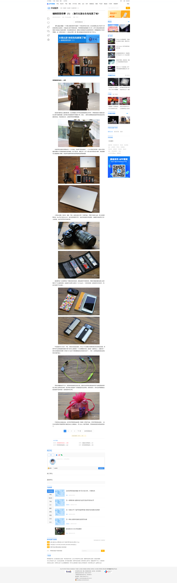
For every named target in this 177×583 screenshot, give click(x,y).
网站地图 (104, 568)
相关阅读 (50, 491)
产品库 (54, 0)
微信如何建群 (97, 558)
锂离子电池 (52, 547)
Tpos (78, 542)
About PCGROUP (63, 568)
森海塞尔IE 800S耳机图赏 (74, 529)
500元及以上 (73, 544)
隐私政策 (73, 568)
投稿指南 (84, 568)
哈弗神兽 (115, 149)
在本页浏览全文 (79, 22)
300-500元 (68, 544)
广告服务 (77, 568)
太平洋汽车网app (112, 153)
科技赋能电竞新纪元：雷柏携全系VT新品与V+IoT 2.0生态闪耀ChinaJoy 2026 (123, 54)
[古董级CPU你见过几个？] (124, 78)
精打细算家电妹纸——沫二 (88, 445)
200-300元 (63, 544)
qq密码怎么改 (98, 562)
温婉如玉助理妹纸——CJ (87, 442)
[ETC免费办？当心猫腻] (113, 97)
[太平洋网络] (69, 571)
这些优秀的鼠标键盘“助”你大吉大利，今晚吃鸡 (80, 491)
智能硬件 (116, 3)
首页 (61, 8)
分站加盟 (96, 568)
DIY (51, 505)
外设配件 (64, 8)
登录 (121, 0)
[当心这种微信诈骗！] (124, 97)
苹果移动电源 (53, 550)
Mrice (56, 542)
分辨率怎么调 (57, 562)
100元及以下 (53, 544)
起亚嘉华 (113, 147)
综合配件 (69, 8)
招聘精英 (100, 568)
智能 (50, 515)
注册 (124, 0)
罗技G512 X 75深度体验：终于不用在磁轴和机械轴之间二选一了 (123, 68)
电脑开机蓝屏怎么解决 (89, 558)
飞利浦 (65, 542)
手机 (57, 3)
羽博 (68, 542)
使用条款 (88, 568)
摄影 (50, 508)
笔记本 (62, 3)
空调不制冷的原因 (76, 560)
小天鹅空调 (101, 560)
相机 (70, 3)
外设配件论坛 (111, 75)
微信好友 (48, 31)
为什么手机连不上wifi (51, 560)
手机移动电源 (59, 550)
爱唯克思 (59, 542)
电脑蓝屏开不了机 (95, 560)
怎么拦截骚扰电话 (65, 562)
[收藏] (48, 23)
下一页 (79, 431)
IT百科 (110, 3)
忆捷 (70, 542)
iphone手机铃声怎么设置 (77, 558)
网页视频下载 (50, 558)
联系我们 (92, 568)
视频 (60, 0)
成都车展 (110, 145)
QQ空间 (48, 39)
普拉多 (121, 145)
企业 (83, 3)
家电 (79, 3)
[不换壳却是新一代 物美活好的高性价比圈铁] (113, 78)
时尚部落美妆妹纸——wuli (62, 445)
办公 (50, 522)
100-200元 (58, 544)
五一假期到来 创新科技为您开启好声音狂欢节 (80, 500)
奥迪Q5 (124, 149)
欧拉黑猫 (126, 145)
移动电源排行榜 (97, 540)
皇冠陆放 (123, 147)
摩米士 (75, 542)
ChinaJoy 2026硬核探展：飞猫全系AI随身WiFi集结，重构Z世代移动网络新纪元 (123, 40)
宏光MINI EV (116, 145)
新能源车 (119, 153)
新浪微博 (48, 35)
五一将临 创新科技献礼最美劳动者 (76, 519)
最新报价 (103, 540)
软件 (87, 3)
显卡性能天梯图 (68, 560)
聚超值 (57, 0)
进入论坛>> (127, 75)
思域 (109, 151)
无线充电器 (64, 547)
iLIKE (63, 542)
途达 (109, 147)
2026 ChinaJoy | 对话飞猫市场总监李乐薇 (123, 47)
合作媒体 (80, 568)
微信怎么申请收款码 (82, 562)
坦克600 (120, 149)
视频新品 (91, 3)
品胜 (51, 542)
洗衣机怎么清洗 (50, 562)
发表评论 (101, 468)
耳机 (67, 533)
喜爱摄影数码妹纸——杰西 (62, 442)
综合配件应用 (73, 8)
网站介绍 (69, 568)
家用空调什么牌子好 (85, 560)
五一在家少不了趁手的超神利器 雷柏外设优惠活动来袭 (83, 510)
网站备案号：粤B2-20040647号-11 (81, 576)
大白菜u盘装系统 (60, 560)
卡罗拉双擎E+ (114, 151)
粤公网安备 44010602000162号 (83, 580)
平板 (66, 3)
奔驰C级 (110, 149)
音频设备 (67, 504)
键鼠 (67, 495)
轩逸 (120, 151)
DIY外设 (75, 3)
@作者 (55, 468)
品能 (53, 542)
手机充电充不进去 (67, 558)
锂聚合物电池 (58, 547)
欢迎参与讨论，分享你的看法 (63, 459)
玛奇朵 (118, 147)
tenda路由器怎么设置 (58, 558)
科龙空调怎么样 (91, 562)
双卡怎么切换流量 (74, 562)
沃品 (73, 542)
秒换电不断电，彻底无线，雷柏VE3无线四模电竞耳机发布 (123, 61)
